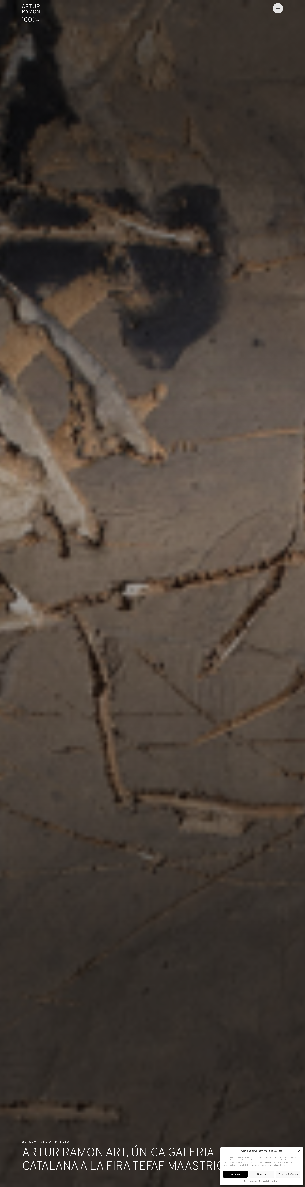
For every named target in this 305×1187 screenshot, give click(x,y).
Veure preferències (288, 1174)
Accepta (235, 1174)
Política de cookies (251, 1181)
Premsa (62, 1142)
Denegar (261, 1174)
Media (46, 1142)
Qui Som (29, 1142)
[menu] (278, 8)
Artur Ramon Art (31, 13)
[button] (298, 1151)
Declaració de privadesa (268, 1181)
